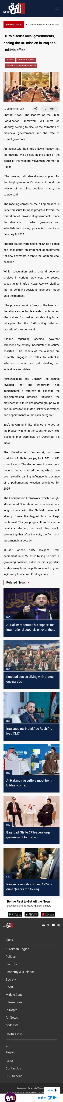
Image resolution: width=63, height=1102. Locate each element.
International (14, 1002)
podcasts (12, 1025)
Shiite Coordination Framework (21, 65)
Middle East (14, 994)
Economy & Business (20, 972)
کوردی (9, 1061)
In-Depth (12, 1010)
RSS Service (14, 1076)
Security (11, 964)
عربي (9, 1045)
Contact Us (13, 1068)
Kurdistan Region (17, 949)
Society (11, 979)
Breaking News (14, 24)
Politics (9, 59)
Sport (9, 987)
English (10, 1053)
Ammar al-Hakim (26, 59)
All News (12, 1017)
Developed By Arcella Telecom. (31, 1088)
